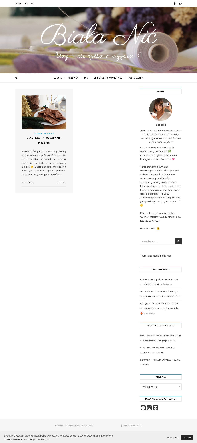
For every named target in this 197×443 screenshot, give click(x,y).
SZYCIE (58, 77)
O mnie (19, 3)
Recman (145, 359)
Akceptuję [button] (186, 437)
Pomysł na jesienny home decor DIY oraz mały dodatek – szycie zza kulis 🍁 (159, 308)
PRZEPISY (73, 77)
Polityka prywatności (132, 425)
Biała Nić (98, 36)
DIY (86, 77)
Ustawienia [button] (172, 437)
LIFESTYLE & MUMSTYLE (108, 77)
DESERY (38, 133)
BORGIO (145, 347)
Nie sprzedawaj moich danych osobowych (28, 439)
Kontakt (30, 3)
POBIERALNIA (135, 77)
